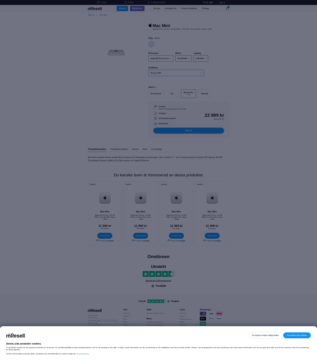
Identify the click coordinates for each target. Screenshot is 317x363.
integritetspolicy (82, 354)
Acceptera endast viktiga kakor (265, 335)
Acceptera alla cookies (297, 335)
